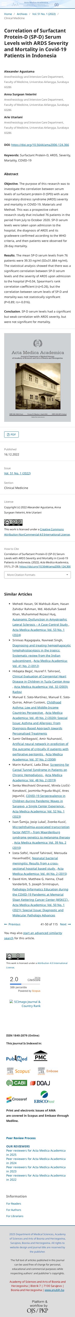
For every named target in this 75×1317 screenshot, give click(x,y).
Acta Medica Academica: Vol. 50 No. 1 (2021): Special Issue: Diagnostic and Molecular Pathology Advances (38, 910)
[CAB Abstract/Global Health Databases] (16, 1085)
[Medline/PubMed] (16, 1061)
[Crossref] (16, 1102)
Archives (22, 14)
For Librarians (14, 1216)
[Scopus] (18, 1074)
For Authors (13, 1210)
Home (8, 14)
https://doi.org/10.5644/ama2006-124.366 (40, 145)
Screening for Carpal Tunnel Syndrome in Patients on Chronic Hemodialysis (40, 770)
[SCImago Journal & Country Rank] (25, 1006)
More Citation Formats (21, 575)
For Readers (13, 1203)
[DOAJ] (40, 1085)
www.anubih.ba (54, 1290)
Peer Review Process (21, 1138)
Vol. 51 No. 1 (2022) (44, 14)
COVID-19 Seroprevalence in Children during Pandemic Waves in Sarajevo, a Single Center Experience (38, 801)
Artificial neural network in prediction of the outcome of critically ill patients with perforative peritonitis (40, 749)
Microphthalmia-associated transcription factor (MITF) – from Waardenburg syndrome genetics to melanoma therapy (41, 832)
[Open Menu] (4, 4)
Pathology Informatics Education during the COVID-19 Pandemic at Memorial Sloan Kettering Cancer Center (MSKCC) (40, 894)
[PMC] (40, 1061)
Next (63, 924)
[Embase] (48, 1074)
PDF (13, 434)
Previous (14, 924)
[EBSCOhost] (44, 1102)
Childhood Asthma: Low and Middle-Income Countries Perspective (36, 707)
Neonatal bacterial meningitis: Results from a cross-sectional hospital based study (35, 863)
